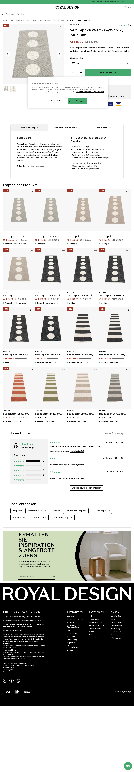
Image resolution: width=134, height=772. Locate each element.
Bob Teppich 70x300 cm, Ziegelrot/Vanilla (16, 414)
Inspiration (71, 643)
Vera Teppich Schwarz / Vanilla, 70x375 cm (79, 295)
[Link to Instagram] (18, 680)
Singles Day (115, 628)
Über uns (70, 616)
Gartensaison (116, 625)
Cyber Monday (116, 635)
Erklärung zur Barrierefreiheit (72, 646)
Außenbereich (94, 635)
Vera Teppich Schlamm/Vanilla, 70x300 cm (80, 236)
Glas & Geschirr (95, 628)
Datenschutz (72, 633)
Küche (91, 632)
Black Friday (116, 632)
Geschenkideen (117, 622)
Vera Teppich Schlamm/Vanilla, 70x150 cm (16, 295)
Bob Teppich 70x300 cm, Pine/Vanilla (48, 414)
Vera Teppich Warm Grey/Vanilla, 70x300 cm (15, 236)
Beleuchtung (94, 619)
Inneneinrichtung (95, 622)
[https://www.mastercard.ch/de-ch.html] (16, 692)
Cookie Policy (72, 639)
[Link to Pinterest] (5, 680)
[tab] (29, 127)
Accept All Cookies (77, 101)
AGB (68, 630)
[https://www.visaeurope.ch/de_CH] (7, 692)
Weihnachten (116, 638)
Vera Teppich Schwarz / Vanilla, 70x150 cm (47, 355)
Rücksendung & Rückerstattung (73, 626)
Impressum (71, 636)
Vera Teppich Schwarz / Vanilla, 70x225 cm (15, 355)
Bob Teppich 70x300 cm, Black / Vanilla (112, 355)
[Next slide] (59, 54)
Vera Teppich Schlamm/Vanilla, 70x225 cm (112, 236)
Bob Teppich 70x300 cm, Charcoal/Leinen (112, 414)
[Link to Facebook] (11, 680)
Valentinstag (116, 616)
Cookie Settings (58, 101)
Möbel (91, 616)
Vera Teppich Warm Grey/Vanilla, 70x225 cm (47, 236)
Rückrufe (70, 650)
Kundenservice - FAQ (75, 619)
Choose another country (12, 630)
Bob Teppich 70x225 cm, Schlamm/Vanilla (80, 414)
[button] (126, 7)
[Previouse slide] (7, 54)
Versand (70, 622)
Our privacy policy (83, 92)
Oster (113, 619)
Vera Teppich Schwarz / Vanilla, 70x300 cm (111, 295)
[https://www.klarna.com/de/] (26, 692)
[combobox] (100, 63)
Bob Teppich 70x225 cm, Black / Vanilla (80, 355)
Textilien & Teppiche (96, 625)
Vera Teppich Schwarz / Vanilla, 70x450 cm (47, 295)
